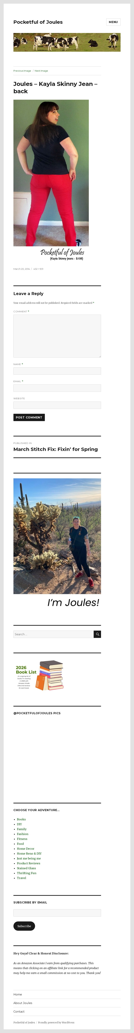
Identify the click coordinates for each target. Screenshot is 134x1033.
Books (21, 819)
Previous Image (22, 70)
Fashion (22, 834)
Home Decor (25, 848)
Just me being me (29, 858)
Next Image (41, 70)
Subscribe (24, 926)
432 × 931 (38, 268)
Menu (113, 22)
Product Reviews (28, 863)
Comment (21, 311)
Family (22, 829)
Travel (21, 878)
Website (19, 398)
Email (18, 381)
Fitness (22, 839)
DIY (19, 824)
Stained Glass (26, 868)
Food (20, 843)
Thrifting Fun (26, 873)
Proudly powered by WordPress (56, 1022)
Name (18, 364)
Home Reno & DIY (29, 853)
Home (17, 994)
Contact (19, 1011)
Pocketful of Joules (38, 22)
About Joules (22, 1003)
